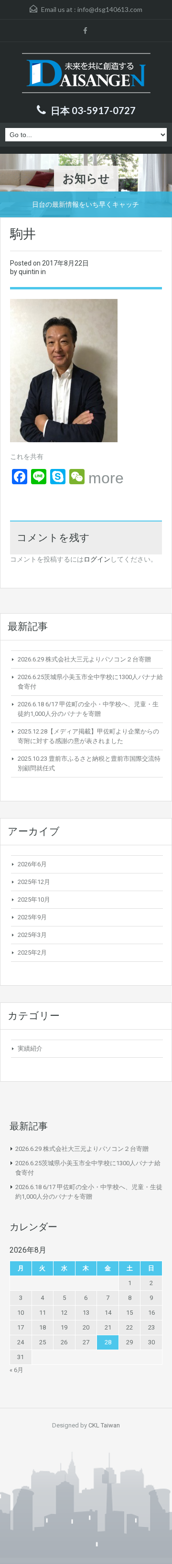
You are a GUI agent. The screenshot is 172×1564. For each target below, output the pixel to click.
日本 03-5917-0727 (93, 110)
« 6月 (16, 1369)
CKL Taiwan (104, 1425)
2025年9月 (32, 917)
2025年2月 (32, 952)
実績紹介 (30, 1048)
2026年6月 (32, 864)
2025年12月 (34, 881)
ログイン (97, 559)
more (106, 478)
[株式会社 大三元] (86, 74)
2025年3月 (32, 934)
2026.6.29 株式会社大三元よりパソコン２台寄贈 (84, 659)
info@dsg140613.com (109, 9)
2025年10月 (34, 899)
